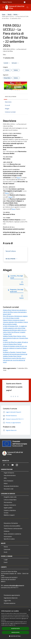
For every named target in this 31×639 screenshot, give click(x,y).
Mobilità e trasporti (9, 515)
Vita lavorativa (8, 502)
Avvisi (5, 552)
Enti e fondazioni (8, 481)
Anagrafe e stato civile (10, 497)
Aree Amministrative (10, 475)
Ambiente (6, 531)
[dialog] (15, 623)
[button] (15, 636)
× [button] (29, 610)
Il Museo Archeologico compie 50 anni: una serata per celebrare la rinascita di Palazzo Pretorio (15, 348)
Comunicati (7, 549)
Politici (6, 483)
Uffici (5, 478)
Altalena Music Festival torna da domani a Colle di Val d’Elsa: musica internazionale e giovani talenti (15, 312)
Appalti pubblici (8, 508)
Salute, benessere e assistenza (12, 534)
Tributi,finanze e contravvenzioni (13, 528)
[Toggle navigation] (3, 7)
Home (3, 14)
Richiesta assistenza (9, 603)
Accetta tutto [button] (15, 628)
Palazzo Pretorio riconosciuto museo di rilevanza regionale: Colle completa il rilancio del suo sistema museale (15, 322)
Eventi (5, 562)
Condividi (6, 63)
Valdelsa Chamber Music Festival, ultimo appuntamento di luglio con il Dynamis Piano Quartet (15, 338)
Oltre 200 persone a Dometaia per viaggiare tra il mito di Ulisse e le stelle (15, 317)
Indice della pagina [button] (10, 96)
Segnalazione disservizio (10, 598)
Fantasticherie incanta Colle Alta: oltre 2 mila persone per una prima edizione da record (14, 360)
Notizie (15, 14)
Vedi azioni (14, 63)
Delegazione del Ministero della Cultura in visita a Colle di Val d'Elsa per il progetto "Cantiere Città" (14, 332)
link (14, 625)
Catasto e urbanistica (10, 510)
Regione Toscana (7, 2)
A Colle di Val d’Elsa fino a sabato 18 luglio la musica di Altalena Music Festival (15, 343)
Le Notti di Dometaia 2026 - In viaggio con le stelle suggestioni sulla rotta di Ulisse (15, 327)
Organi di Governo (9, 473)
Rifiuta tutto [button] (15, 632)
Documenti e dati (8, 489)
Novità (9, 14)
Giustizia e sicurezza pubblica (12, 526)
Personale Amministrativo (11, 486)
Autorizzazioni (8, 537)
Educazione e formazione (11, 523)
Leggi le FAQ (7, 601)
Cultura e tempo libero (10, 500)
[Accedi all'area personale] (24, 2)
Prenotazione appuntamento (12, 595)
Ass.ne (18, 178)
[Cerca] (28, 7)
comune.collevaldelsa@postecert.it (14, 585)
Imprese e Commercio (10, 505)
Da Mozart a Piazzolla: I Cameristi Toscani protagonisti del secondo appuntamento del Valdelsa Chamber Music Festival (15, 354)
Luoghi (6, 560)
